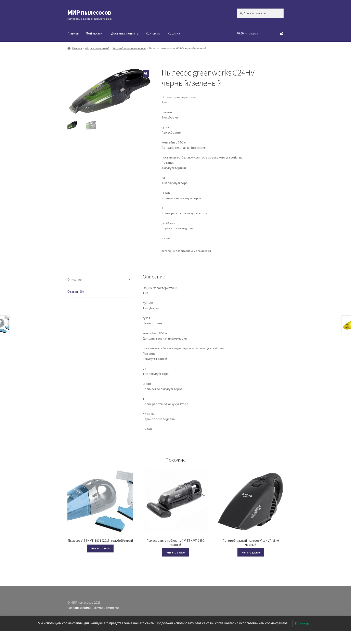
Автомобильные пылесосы (129, 48)
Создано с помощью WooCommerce (93, 608)
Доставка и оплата (125, 33)
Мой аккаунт (95, 33)
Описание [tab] (74, 279)
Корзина (174, 33)
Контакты (153, 33)
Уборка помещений (97, 48)
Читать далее (100, 548)
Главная (73, 33)
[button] (146, 73)
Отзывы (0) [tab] (75, 291)
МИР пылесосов (89, 12)
